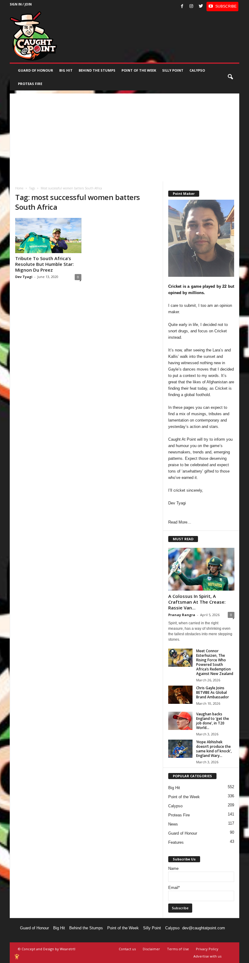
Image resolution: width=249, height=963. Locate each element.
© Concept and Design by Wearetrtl (46, 949)
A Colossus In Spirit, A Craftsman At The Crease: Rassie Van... (197, 602)
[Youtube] (222, 6)
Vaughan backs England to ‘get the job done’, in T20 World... (212, 720)
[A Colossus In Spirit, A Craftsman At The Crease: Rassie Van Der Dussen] (201, 569)
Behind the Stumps (86, 928)
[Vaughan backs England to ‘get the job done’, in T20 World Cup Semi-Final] (180, 721)
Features (176, 842)
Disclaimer (151, 949)
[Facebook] (182, 6)
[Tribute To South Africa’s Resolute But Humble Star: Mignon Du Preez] (48, 235)
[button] (230, 77)
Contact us (127, 949)
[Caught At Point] (33, 36)
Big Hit (66, 70)
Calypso (197, 70)
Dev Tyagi (23, 276)
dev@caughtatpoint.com (203, 928)
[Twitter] (200, 6)
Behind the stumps (97, 70)
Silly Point (172, 70)
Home (19, 188)
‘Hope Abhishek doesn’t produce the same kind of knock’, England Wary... (214, 748)
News (173, 824)
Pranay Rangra (181, 614)
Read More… (179, 522)
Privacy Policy (207, 949)
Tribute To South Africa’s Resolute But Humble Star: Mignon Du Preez (44, 264)
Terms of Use (178, 949)
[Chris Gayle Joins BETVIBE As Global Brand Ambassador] (180, 695)
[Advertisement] (124, 135)
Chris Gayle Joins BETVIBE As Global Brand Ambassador (212, 692)
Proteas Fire (30, 83)
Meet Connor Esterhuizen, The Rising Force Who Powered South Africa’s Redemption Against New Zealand (214, 662)
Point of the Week (138, 70)
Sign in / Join (21, 4)
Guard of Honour (35, 70)
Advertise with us (207, 956)
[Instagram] (191, 6)
